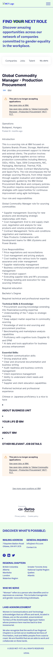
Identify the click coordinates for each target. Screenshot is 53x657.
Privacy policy (20, 516)
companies (11, 60)
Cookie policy (33, 516)
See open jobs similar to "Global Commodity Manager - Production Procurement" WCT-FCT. (28, 111)
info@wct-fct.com (34, 543)
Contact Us (31, 547)
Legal (26, 653)
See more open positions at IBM (27, 488)
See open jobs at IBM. (19, 105)
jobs (22, 60)
